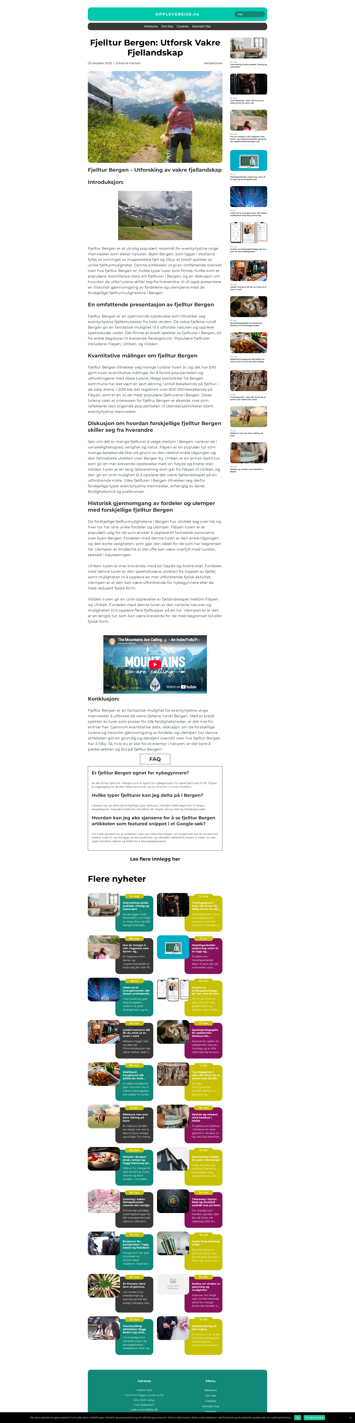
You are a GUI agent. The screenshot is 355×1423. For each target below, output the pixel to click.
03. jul (134, 981)
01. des (203, 1150)
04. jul (204, 1234)
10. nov (134, 1234)
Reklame (151, 26)
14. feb (203, 1319)
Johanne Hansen (128, 63)
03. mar (134, 1277)
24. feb (203, 1277)
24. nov (203, 1192)
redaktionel (213, 63)
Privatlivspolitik (314, 1417)
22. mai (203, 981)
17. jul (203, 938)
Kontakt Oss (201, 26)
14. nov (134, 1319)
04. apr (134, 1023)
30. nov (134, 1192)
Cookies (183, 26)
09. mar (134, 1065)
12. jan (134, 1107)
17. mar (203, 1023)
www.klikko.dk (148, 1409)
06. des (203, 1107)
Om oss (167, 26)
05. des (134, 1150)
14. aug (134, 896)
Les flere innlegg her (155, 859)
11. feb (203, 1065)
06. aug (134, 938)
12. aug (203, 896)
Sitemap (211, 1411)
